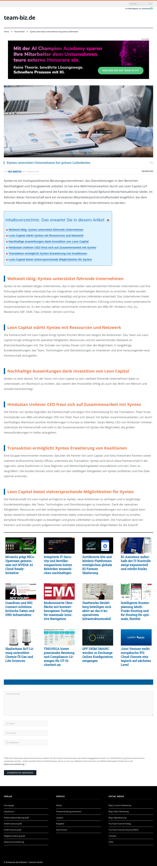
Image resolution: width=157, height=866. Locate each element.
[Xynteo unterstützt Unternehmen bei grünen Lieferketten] (78, 121)
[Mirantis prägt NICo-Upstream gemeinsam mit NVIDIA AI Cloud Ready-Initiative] (20, 545)
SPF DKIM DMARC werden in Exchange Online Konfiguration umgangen (97, 655)
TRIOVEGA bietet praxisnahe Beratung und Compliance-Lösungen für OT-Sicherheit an (59, 657)
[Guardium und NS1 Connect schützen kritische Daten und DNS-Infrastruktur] (20, 591)
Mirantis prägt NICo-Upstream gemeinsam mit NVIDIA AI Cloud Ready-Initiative (20, 565)
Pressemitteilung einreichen (68, 811)
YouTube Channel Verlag (120, 823)
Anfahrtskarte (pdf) (12, 829)
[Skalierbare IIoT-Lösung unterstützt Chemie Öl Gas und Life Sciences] (20, 637)
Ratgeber (60, 823)
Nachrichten (147, 171)
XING (111, 841)
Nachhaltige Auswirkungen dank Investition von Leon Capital (49, 241)
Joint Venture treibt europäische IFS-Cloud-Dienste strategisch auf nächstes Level (136, 657)
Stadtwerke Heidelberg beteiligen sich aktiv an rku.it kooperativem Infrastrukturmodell (96, 611)
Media (59, 805)
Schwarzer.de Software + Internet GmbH (24, 862)
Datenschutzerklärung (14, 764)
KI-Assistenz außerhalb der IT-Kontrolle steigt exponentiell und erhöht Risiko (136, 563)
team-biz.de (19, 17)
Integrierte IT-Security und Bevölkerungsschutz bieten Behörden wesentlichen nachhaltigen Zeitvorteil (58, 565)
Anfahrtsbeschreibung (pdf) (16, 817)
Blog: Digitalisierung (117, 817)
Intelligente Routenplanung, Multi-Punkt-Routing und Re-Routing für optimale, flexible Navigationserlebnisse (135, 611)
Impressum (9, 811)
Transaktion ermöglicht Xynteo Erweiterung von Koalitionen (48, 253)
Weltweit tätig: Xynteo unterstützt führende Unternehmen (46, 229)
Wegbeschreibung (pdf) (14, 836)
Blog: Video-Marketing (119, 811)
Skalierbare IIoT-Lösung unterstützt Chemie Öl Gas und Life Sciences (19, 655)
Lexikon (59, 817)
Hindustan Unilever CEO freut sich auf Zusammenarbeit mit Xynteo (52, 247)
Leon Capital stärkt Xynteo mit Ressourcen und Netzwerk (46, 235)
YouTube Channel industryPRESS (123, 829)
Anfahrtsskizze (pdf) (13, 823)
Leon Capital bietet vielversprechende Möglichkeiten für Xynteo (50, 259)
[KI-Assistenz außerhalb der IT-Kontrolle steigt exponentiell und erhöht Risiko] (136, 545)
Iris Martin (14, 171)
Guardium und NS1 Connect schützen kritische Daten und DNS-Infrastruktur (19, 609)
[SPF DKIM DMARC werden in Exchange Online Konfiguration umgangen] (97, 637)
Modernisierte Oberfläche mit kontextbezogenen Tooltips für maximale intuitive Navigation (58, 611)
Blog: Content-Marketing (120, 805)
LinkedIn (113, 836)
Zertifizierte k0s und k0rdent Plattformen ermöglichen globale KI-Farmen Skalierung (97, 565)
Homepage (9, 805)
